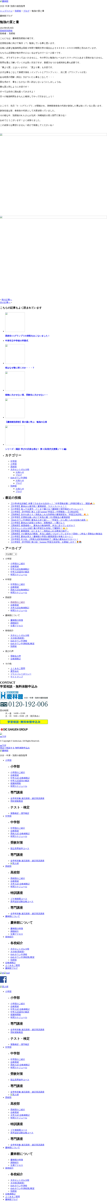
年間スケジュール (18, 574)
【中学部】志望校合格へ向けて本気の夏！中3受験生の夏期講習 (40, 517)
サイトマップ (16, 677)
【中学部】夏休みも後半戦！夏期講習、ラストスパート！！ (38, 506)
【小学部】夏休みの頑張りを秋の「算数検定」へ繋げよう (37, 523)
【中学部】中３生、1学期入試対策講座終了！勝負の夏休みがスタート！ (44, 539)
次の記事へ (5, 302)
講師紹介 (14, 623)
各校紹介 (9, 937)
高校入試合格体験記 (19, 590)
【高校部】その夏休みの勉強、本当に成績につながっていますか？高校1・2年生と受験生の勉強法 (56, 534)
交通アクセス (16, 626)
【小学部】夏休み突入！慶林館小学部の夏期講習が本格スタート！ (41, 536)
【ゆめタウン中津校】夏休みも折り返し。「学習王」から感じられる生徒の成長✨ (49, 520)
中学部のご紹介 (17, 584)
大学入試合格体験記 (19, 608)
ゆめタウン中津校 (18, 478)
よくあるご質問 (17, 668)
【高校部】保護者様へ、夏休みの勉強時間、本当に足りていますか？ (42, 525)
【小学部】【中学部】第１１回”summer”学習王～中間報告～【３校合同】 (44, 512)
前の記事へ (7, 300)
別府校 (9, 31)
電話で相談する (7, 748)
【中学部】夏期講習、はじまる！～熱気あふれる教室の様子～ (39, 531)
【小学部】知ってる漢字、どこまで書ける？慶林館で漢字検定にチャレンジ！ (47, 509)
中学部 (13, 461)
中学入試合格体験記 (19, 569)
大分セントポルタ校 (19, 469)
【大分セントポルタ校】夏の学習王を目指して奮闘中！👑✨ (39, 528)
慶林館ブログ (11, 968)
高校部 (3, 31)
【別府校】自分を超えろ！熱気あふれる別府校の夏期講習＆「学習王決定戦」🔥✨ (49, 514)
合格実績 (14, 566)
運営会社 (14, 671)
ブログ (19, 475)
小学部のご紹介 (17, 563)
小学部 (13, 464)
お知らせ (20, 472)
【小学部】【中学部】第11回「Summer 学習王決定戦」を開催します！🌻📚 (46, 542)
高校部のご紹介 (17, 602)
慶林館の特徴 (16, 620)
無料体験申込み (22, 748)
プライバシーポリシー (20, 674)
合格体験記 (15, 659)
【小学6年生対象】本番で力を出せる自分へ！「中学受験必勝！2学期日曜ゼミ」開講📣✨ (52, 503)
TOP (3, 736)
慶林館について (12, 916)
